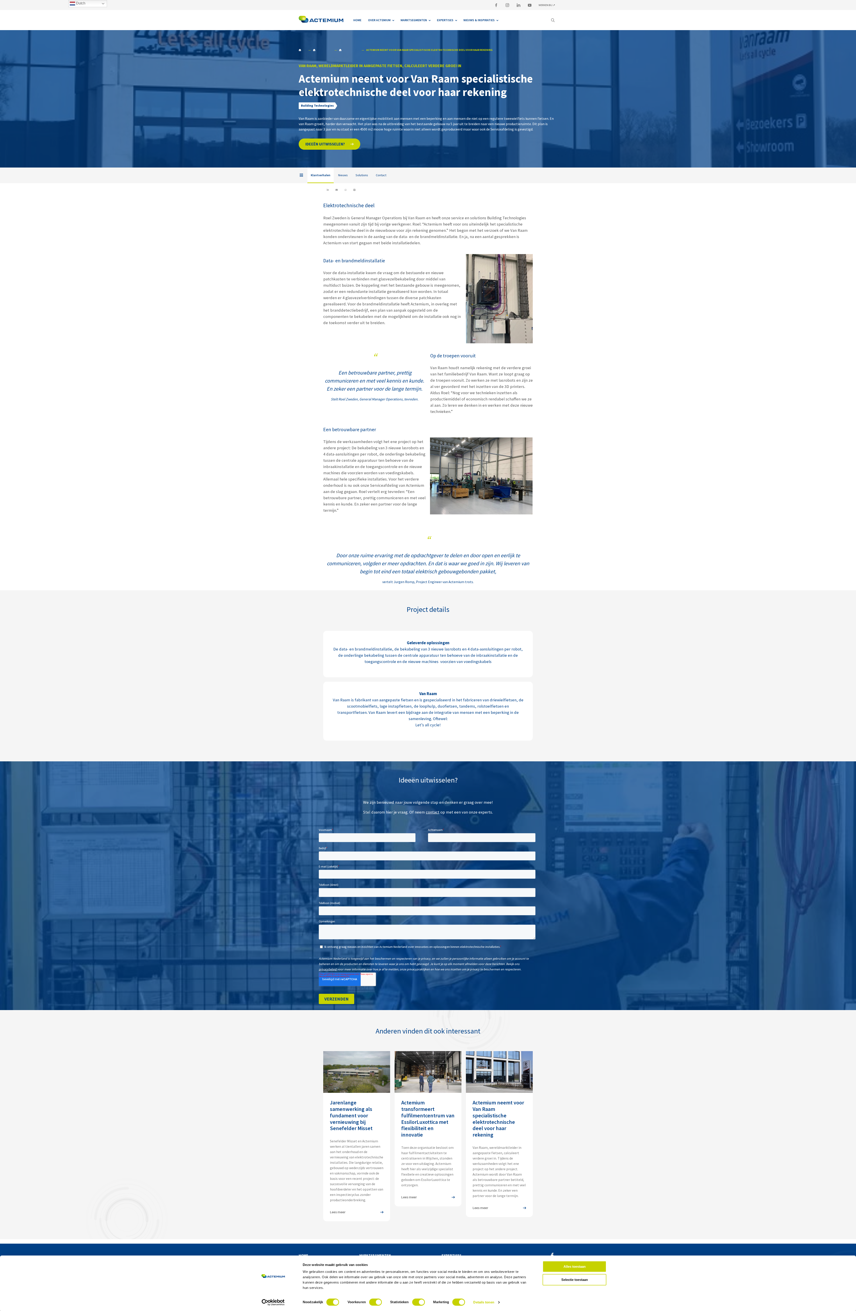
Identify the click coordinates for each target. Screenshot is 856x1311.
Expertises (451, 1255)
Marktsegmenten (375, 1255)
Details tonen (483, 1302)
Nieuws (343, 175)
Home (302, 50)
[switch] (375, 1302)
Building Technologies (322, 50)
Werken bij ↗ (547, 5)
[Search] (553, 20)
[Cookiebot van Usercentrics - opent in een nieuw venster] (273, 1302)
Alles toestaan (575, 1266)
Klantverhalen (349, 50)
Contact (381, 175)
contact (432, 812)
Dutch (80, 3)
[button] (329, 144)
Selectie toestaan (574, 1280)
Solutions (362, 175)
